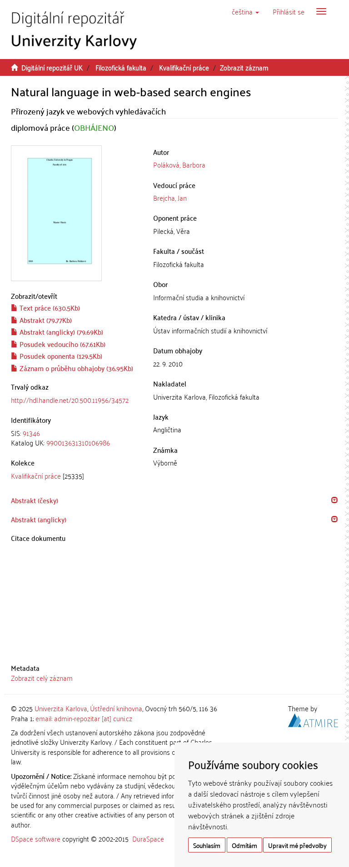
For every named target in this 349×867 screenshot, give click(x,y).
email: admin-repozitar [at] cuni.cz (83, 718)
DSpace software (35, 838)
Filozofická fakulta (120, 67)
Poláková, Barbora (179, 164)
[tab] (75, 438)
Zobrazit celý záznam (42, 677)
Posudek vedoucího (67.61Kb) (61, 343)
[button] (245, 11)
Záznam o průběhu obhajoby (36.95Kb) (75, 368)
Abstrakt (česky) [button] (34, 500)
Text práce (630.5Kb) (49, 307)
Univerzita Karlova (61, 708)
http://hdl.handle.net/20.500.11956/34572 (70, 399)
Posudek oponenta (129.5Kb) (60, 355)
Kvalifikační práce (184, 67)
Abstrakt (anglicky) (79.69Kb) (60, 331)
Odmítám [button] (244, 845)
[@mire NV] (313, 718)
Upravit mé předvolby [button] (297, 845)
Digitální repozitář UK (52, 67)
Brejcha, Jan (170, 197)
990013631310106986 (78, 442)
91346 (31, 432)
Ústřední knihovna (116, 708)
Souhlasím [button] (206, 845)
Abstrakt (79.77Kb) (45, 319)
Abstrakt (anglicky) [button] (38, 519)
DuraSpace (148, 838)
